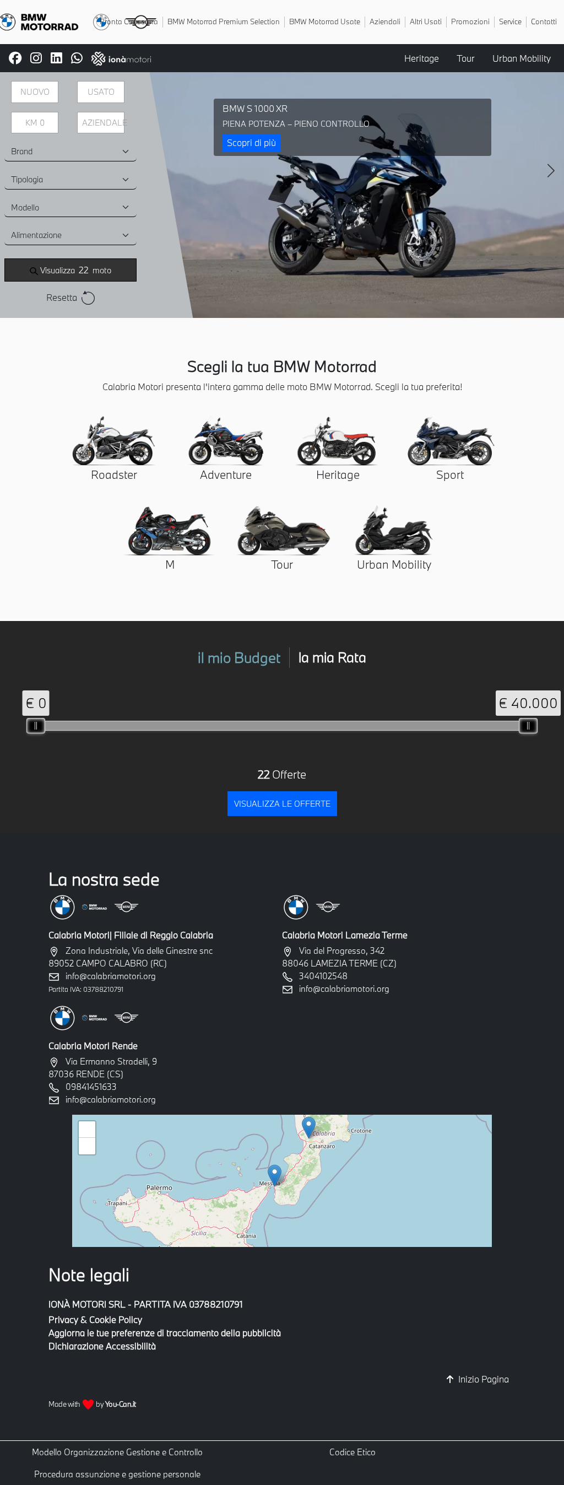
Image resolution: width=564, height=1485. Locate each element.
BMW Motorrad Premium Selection (223, 21)
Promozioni (470, 21)
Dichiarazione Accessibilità (102, 1346)
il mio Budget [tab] (239, 657)
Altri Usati (426, 21)
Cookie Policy (115, 1319)
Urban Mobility (521, 58)
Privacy (63, 1319)
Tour (466, 58)
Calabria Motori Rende (93, 1045)
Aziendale (103, 122)
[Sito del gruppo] (121, 57)
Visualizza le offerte (282, 803)
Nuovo (35, 92)
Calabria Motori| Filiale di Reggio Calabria (130, 935)
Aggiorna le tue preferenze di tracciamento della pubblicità (164, 1332)
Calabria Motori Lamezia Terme (345, 935)
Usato (101, 92)
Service (510, 21)
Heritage (421, 58)
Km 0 (35, 122)
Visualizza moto (74, 270)
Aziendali (385, 21)
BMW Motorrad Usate (324, 21)
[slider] (35, 725)
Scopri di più (251, 142)
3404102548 (323, 975)
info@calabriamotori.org (111, 975)
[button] (274, 1175)
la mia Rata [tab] (332, 657)
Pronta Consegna (129, 21)
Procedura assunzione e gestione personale (117, 1473)
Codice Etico (352, 1451)
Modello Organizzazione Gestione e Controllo (117, 1451)
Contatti (544, 21)
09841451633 (91, 1086)
